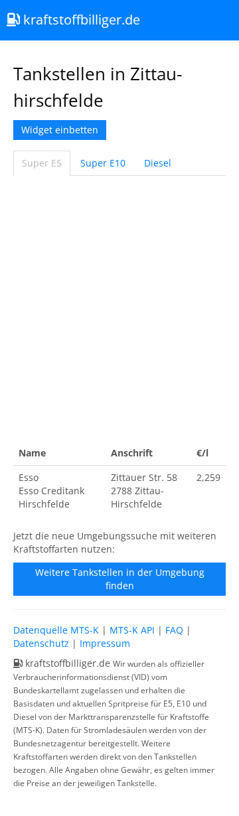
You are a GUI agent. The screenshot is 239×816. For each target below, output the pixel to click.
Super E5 (42, 163)
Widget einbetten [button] (59, 129)
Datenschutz (41, 643)
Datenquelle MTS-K (56, 630)
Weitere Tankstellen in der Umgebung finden (119, 579)
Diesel (157, 163)
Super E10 (102, 163)
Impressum (105, 643)
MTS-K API (132, 630)
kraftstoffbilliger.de (80, 20)
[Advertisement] (119, 308)
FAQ (174, 630)
